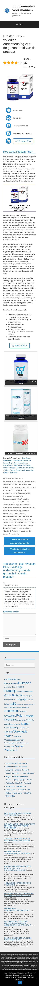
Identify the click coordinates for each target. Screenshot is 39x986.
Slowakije (14, 727)
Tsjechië (8, 731)
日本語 (16, 780)
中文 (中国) (10, 796)
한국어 (23, 780)
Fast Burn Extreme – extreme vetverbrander (17, 814)
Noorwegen (22, 711)
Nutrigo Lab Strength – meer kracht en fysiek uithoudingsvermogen (17, 868)
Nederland (11, 710)
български (23, 763)
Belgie (5, 679)
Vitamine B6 (18, 736)
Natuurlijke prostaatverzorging (19, 505)
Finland (20, 687)
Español (25, 770)
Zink (30, 531)
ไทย (28, 790)
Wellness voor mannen (20, 531)
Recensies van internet (25, 468)
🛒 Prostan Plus (23, 141)
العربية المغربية (11, 763)
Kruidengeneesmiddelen (11, 499)
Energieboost (7, 687)
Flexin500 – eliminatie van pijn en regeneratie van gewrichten (19, 895)
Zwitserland (10, 750)
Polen (12, 513)
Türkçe (8, 793)
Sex (12, 724)
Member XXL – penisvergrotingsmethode (17, 909)
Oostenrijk (10, 715)
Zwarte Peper (8, 534)
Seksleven (19, 478)
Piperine (6, 513)
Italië (20, 496)
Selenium (6, 522)
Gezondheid (10, 478)
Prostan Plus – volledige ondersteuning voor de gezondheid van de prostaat (17, 923)
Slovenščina (21, 786)
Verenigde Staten (25, 528)
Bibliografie (13, 473)
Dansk (16, 767)
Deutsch (23, 767)
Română (18, 783)
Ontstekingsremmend (21, 511)
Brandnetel (17, 481)
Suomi (8, 773)
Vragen (12, 468)
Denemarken (26, 484)
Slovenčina (10, 786)
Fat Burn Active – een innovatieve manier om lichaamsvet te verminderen (19, 826)
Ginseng (19, 691)
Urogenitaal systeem (10, 528)
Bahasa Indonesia (20, 776)
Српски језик (11, 790)
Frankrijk (10, 691)
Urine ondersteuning (25, 525)
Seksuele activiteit (21, 720)
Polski (29, 780)
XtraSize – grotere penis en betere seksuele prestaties (17, 840)
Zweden (16, 534)
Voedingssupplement (14, 740)
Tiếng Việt (27, 793)
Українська (17, 793)
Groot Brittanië (13, 695)
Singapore (17, 724)
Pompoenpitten (20, 513)
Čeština (9, 767)
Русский (27, 783)
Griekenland (27, 691)
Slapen (13, 522)
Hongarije (21, 699)
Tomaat (15, 525)
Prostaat (22, 516)
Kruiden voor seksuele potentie (25, 704)
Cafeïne (19, 679)
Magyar (9, 776)
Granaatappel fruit (24, 493)
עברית (23, 773)
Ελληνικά (9, 770)
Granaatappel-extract (10, 496)
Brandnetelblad (27, 481)
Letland (11, 707)
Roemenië (10, 719)
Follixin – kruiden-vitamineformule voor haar (17, 852)
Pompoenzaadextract (10, 516)
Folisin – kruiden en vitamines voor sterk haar (18, 939)
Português (10, 783)
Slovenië (7, 728)
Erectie (14, 687)
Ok (20, 983)
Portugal (29, 715)
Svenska (21, 790)
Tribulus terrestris (24, 727)
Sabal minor (28, 519)
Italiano (8, 780)
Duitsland (6, 487)
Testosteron (7, 525)
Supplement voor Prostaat (25, 522)
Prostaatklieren (18, 519)
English (18, 770)
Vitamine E (7, 531)
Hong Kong (30, 699)
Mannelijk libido (24, 707)
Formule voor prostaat (18, 487)
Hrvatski (30, 773)
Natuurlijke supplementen (12, 508)
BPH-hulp (9, 481)
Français (15, 773)
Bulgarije (12, 679)
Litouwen (16, 707)
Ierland (6, 704)
